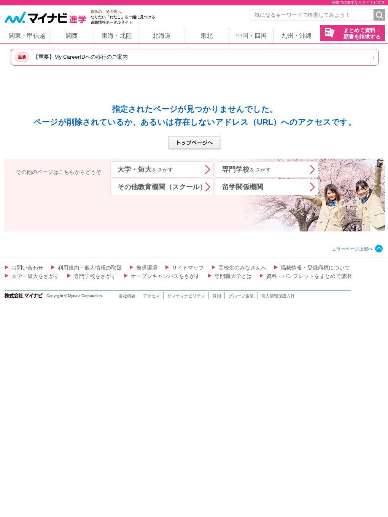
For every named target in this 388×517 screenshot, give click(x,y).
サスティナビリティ (186, 296)
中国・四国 (251, 35)
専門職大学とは (233, 276)
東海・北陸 (117, 35)
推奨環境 (146, 268)
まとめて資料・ (362, 33)
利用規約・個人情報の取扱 (90, 268)
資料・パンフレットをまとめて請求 (308, 276)
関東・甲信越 (27, 35)
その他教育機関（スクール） (162, 187)
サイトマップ (188, 268)
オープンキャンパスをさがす (165, 276)
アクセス (151, 296)
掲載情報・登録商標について (315, 268)
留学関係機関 (242, 187)
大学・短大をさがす (35, 276)
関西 (72, 35)
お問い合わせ (27, 268)
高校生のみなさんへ (242, 268)
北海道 (162, 35)
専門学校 (246, 169)
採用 (217, 296)
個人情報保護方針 (278, 296)
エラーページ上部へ (352, 249)
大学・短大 (145, 169)
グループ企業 (241, 296)
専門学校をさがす (95, 276)
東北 (206, 35)
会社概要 (127, 296)
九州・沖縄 (296, 35)
